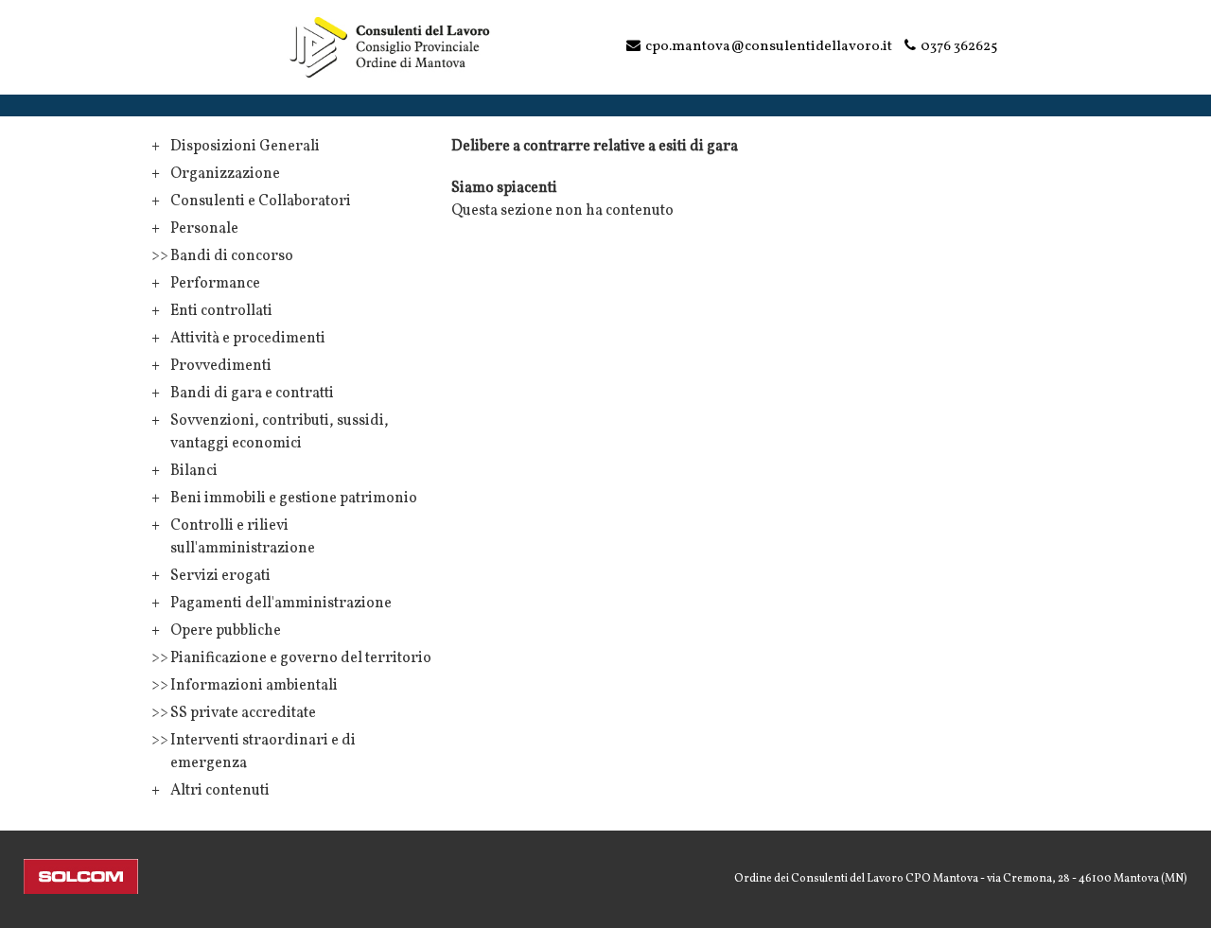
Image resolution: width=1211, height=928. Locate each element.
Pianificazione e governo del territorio (300, 658)
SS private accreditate (243, 713)
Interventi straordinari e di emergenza (263, 752)
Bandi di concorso (231, 256)
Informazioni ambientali (254, 685)
